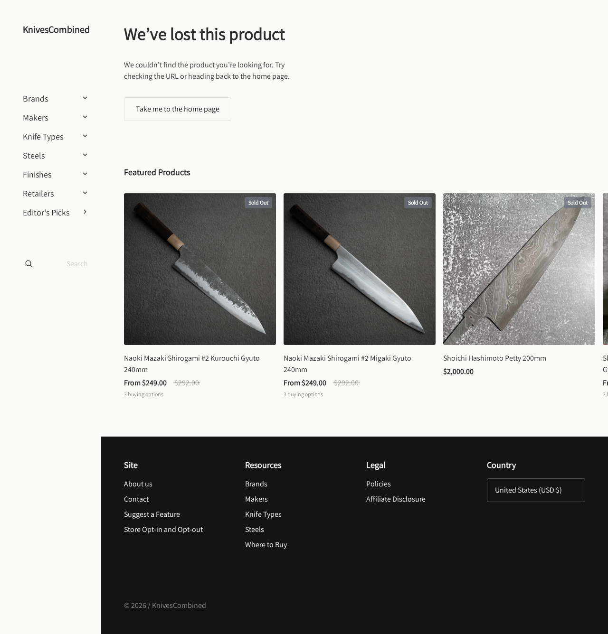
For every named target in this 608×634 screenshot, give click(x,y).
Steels (254, 529)
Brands (256, 484)
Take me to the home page (177, 109)
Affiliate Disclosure (396, 499)
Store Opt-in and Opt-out (163, 529)
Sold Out (258, 202)
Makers (256, 499)
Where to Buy (266, 545)
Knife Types (263, 514)
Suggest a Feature (152, 514)
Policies (378, 484)
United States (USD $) (528, 490)
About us (138, 484)
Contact (136, 499)
